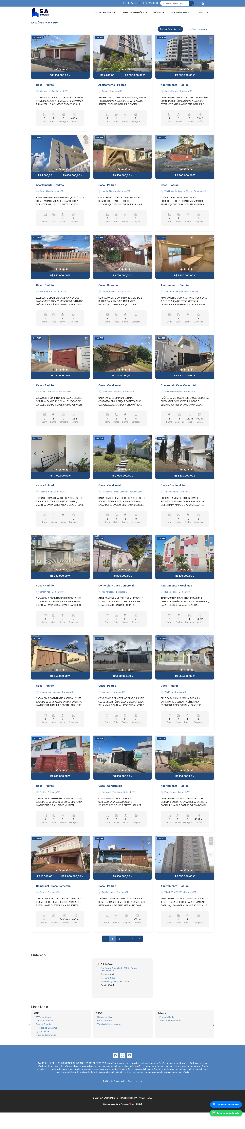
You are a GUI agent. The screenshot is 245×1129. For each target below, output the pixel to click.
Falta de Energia (43, 1024)
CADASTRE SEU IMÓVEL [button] (133, 12)
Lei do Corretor (104, 1020)
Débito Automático (44, 1020)
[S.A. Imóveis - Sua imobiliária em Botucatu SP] (45, 13)
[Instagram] (122, 1055)
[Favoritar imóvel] (86, 38)
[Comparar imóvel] (86, 42)
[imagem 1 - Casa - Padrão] (60, 53)
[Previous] (35, 53)
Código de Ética (104, 1017)
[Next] (85, 53)
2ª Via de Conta (43, 1017)
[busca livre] (191, 3)
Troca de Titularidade (46, 1035)
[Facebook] (115, 1055)
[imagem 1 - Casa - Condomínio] (122, 353)
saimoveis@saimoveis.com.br (115, 981)
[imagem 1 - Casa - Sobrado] (122, 253)
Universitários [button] (179, 12)
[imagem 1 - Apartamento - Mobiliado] (184, 553)
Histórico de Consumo (46, 1028)
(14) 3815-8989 (108, 978)
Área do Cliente (130, 3)
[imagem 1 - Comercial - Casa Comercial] (184, 353)
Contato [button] (201, 12)
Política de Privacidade (114, 1081)
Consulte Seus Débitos (170, 1020)
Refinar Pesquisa (169, 29)
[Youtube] (129, 1055)
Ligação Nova (42, 1031)
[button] (202, 3)
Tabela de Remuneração (109, 1024)
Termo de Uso (135, 1081)
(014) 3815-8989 (150, 3)
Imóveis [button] (157, 12)
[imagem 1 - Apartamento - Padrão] (122, 53)
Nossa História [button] (104, 12)
